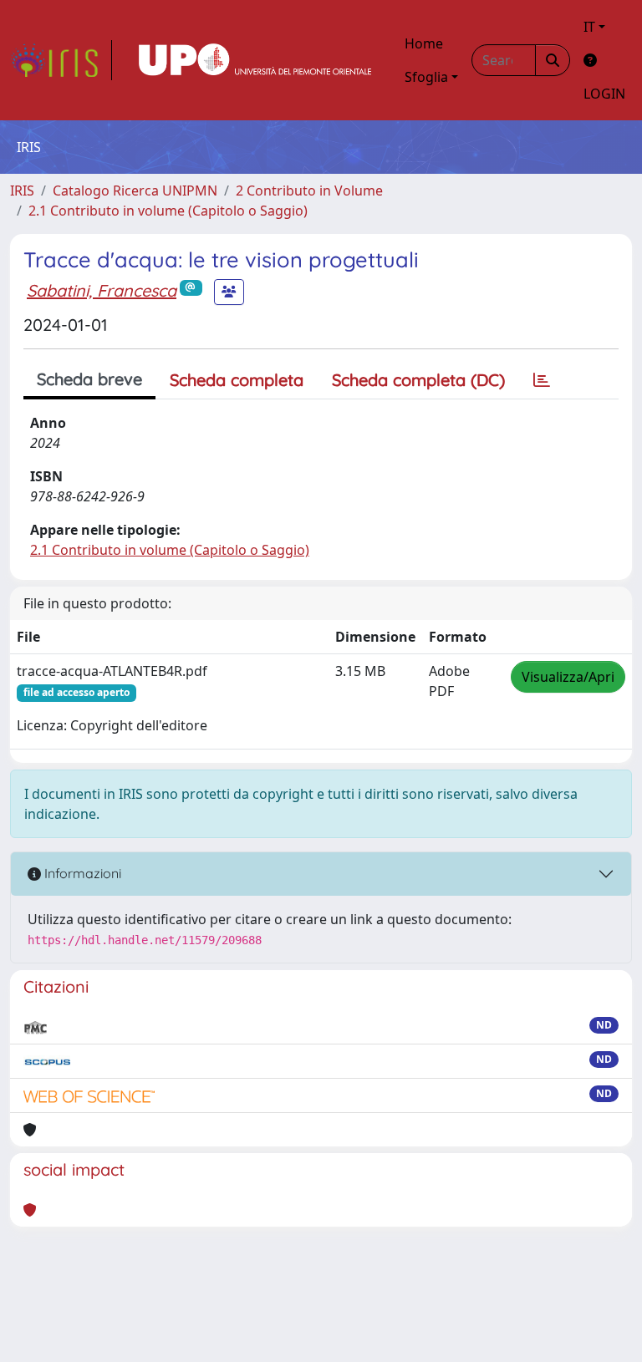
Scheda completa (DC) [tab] (418, 379)
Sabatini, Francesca (101, 290)
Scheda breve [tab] (89, 378)
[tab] (541, 380)
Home (424, 43)
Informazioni (81, 873)
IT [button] (589, 27)
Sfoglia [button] (426, 77)
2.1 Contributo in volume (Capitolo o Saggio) (168, 210)
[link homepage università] (255, 60)
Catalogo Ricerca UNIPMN (135, 190)
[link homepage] (61, 60)
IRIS (22, 190)
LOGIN (604, 93)
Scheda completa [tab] (236, 379)
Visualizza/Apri (568, 677)
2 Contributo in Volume (309, 190)
